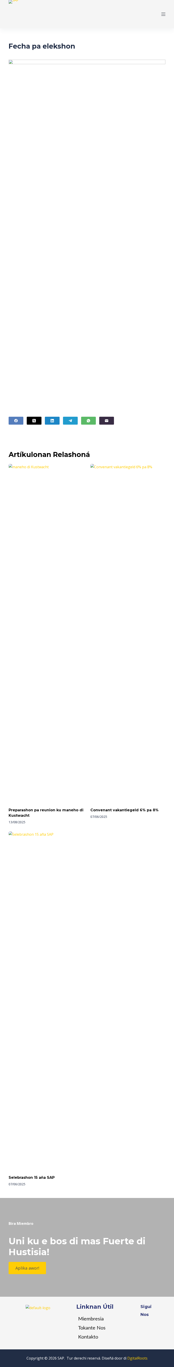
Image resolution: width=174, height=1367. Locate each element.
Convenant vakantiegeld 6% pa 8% (124, 810)
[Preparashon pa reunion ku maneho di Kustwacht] (46, 633)
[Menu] (163, 14)
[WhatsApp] (88, 421)
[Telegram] (70, 421)
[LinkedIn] (52, 421)
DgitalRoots (137, 1358)
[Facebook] (16, 421)
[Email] (106, 421)
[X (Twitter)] (34, 421)
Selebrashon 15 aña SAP (32, 1177)
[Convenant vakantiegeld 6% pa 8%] (127, 633)
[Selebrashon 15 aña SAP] (46, 1000)
